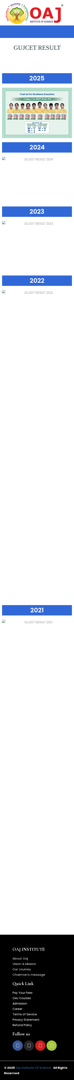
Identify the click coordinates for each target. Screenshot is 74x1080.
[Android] (51, 1045)
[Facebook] (18, 1045)
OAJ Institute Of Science (33, 1068)
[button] (12, 31)
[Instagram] (29, 1045)
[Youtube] (40, 1045)
